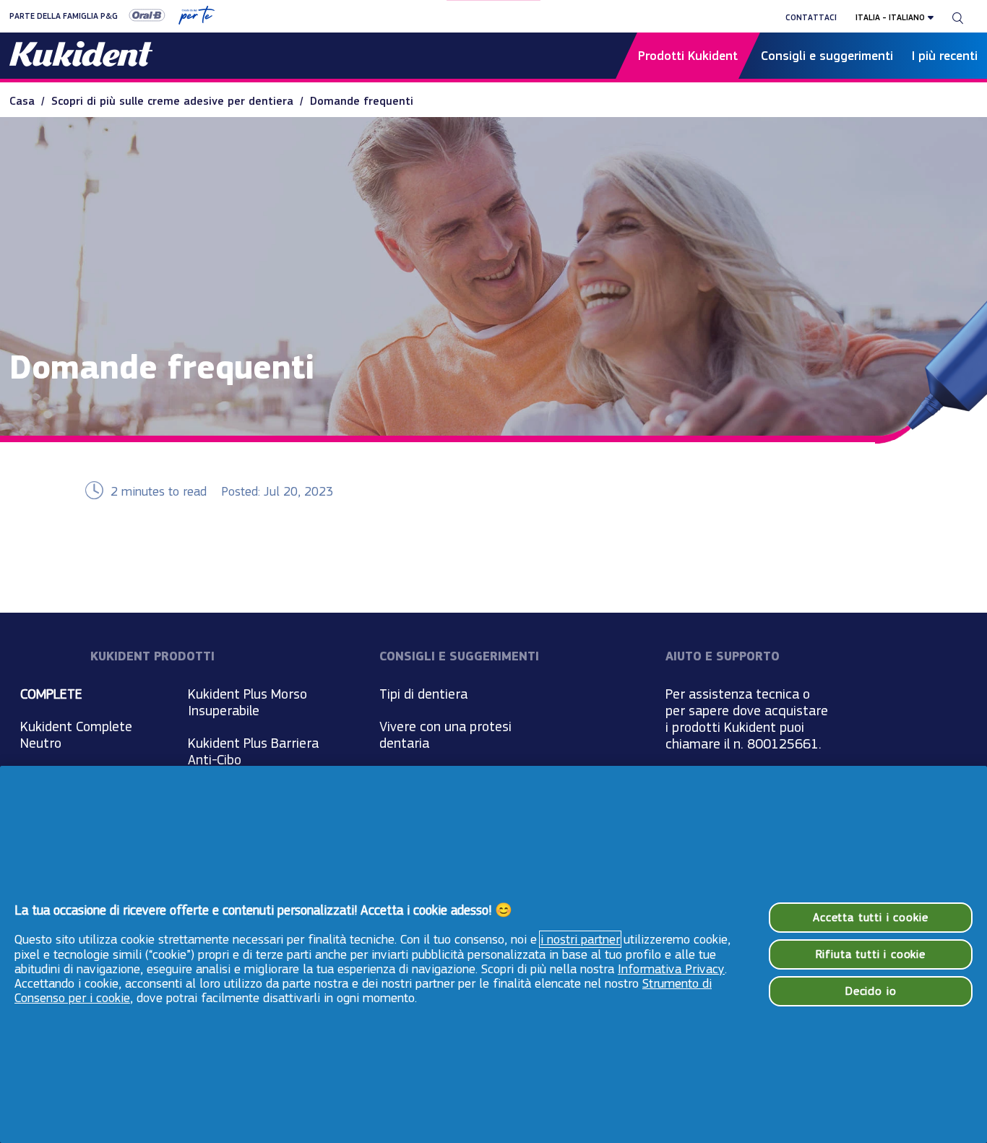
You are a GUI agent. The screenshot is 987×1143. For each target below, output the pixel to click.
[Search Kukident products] (957, 17)
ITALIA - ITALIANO (890, 17)
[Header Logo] (80, 55)
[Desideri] (191, 17)
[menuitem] (30, 101)
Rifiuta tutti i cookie (871, 954)
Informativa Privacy (671, 969)
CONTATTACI (811, 17)
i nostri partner (580, 939)
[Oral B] (141, 17)
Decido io (871, 991)
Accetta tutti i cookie (870, 917)
